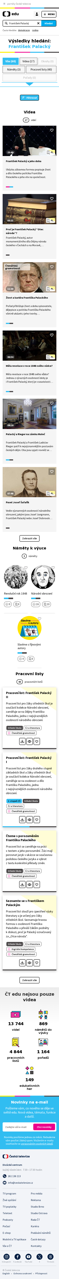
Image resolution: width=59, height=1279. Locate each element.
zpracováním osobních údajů (37, 1143)
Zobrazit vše (29, 538)
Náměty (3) (14, 69)
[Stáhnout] (22, 741)
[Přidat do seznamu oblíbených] (52, 130)
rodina (35, 30)
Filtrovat (32, 97)
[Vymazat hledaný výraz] (38, 23)
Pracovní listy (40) (41, 69)
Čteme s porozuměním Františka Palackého (22, 838)
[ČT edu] (11, 15)
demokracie (24, 30)
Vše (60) (10, 61)
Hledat (49, 23)
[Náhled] (29, 741)
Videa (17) (28, 61)
